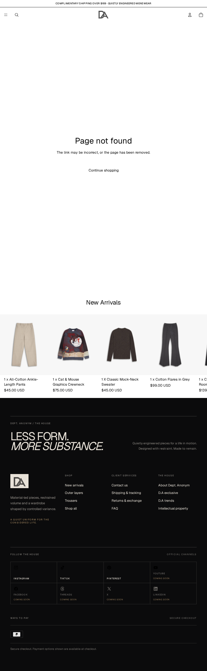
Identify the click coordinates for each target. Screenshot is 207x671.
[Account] (189, 14)
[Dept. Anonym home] (19, 481)
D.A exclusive (168, 493)
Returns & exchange (127, 500)
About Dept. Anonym (174, 485)
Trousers (71, 500)
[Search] (16, 14)
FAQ (115, 508)
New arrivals (74, 485)
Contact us (120, 485)
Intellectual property (173, 508)
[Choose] (40, 367)
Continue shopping (104, 170)
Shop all (71, 508)
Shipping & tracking (126, 493)
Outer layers (74, 493)
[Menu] (6, 15)
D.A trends (166, 500)
